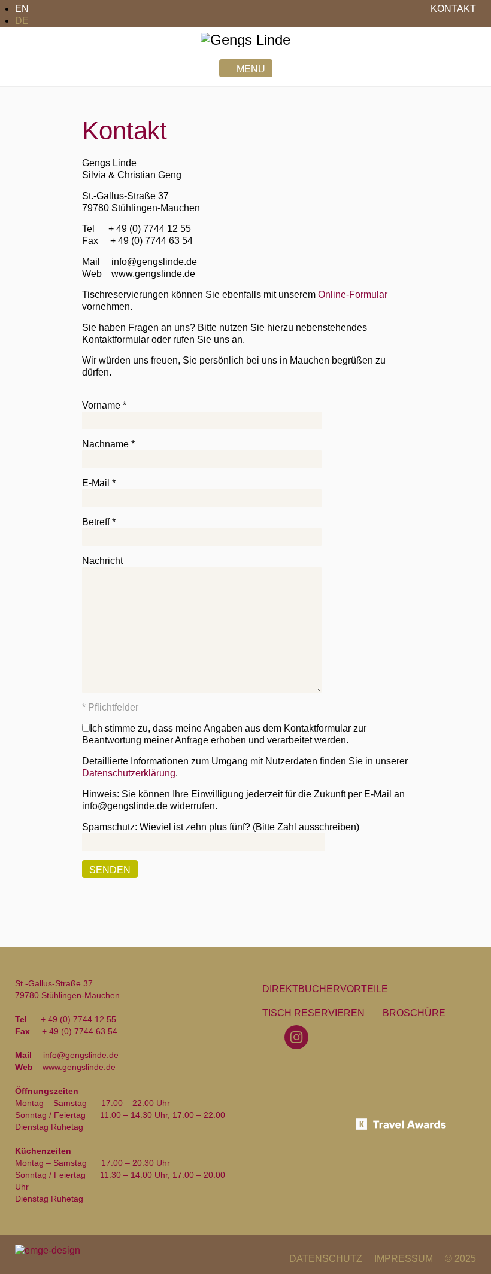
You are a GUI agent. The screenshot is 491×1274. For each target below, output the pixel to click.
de (22, 21)
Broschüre (414, 1013)
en (22, 9)
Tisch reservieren (313, 1013)
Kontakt (453, 9)
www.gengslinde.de (153, 274)
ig (298, 1037)
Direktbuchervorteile (325, 989)
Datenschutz (325, 1259)
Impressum (403, 1259)
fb (268, 1037)
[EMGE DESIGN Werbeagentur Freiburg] (47, 1250)
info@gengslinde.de (154, 262)
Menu (251, 69)
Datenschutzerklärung (128, 773)
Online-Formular (352, 294)
